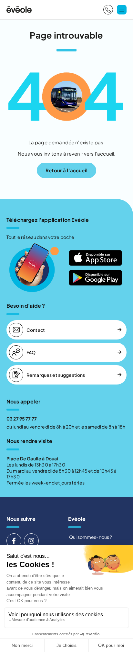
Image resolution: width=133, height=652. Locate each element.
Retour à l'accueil (66, 170)
